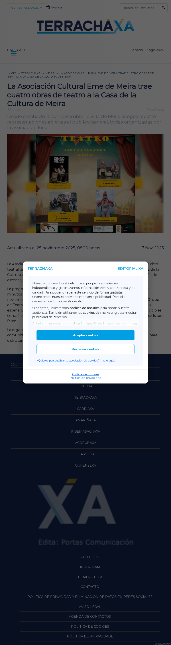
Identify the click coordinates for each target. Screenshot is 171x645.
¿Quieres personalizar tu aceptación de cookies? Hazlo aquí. (76, 360)
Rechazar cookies (85, 349)
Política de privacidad (85, 377)
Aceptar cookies (85, 335)
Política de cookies (85, 374)
